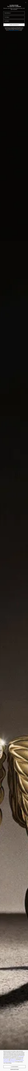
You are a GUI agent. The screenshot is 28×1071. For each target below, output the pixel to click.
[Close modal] (26, 2)
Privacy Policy (11, 30)
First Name (6, 17)
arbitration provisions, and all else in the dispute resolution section (13, 1061)
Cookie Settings (14, 1069)
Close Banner (14, 1066)
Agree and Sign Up (14, 24)
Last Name (6, 21)
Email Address (7, 13)
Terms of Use (16, 30)
